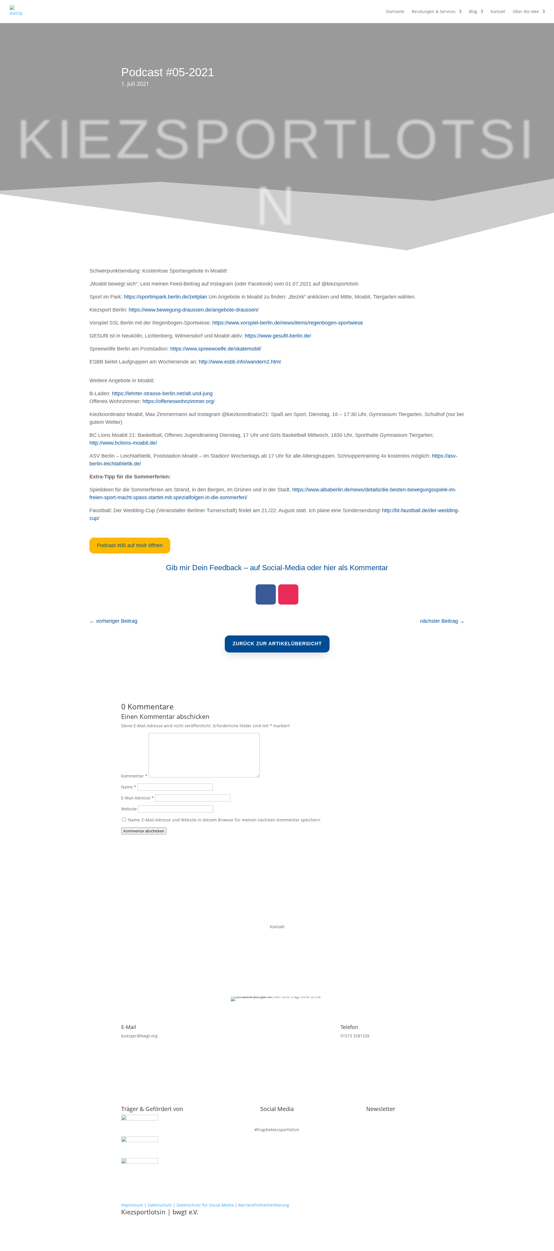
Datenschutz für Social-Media (205, 1205)
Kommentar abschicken (143, 831)
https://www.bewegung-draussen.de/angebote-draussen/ (194, 310)
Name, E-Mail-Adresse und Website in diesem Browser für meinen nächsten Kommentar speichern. (224, 820)
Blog (473, 12)
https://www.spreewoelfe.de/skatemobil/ (215, 349)
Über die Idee (526, 12)
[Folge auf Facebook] (266, 594)
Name (128, 787)
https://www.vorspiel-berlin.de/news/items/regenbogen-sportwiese (287, 323)
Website (129, 809)
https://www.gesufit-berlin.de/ (278, 336)
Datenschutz (160, 1205)
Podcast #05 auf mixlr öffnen (130, 545)
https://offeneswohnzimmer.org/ (179, 401)
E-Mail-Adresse (137, 798)
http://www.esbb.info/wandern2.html (240, 362)
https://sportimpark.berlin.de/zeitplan (165, 297)
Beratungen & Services (434, 12)
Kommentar (134, 776)
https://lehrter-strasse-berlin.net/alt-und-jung (162, 393)
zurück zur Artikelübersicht (277, 643)
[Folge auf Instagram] (288, 594)
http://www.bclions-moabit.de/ (123, 443)
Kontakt (498, 12)
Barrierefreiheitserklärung (263, 1205)
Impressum (132, 1205)
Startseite (395, 12)
